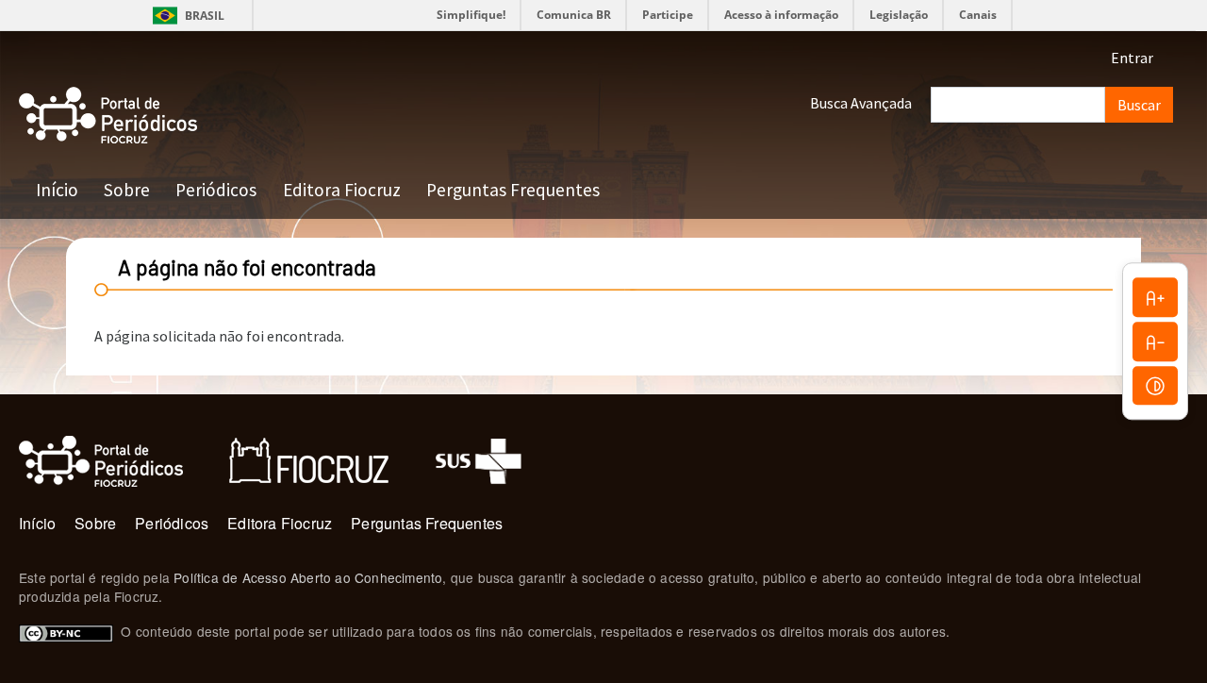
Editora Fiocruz (342, 189)
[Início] (108, 115)
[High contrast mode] (1155, 386)
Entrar (1132, 57)
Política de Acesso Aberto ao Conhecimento (308, 577)
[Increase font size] (1155, 297)
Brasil (185, 16)
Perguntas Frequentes (513, 189)
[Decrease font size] (1155, 341)
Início (57, 189)
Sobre (127, 189)
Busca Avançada (861, 102)
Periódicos (215, 189)
